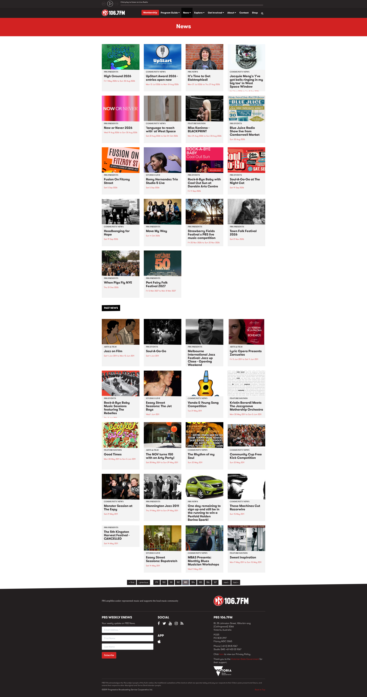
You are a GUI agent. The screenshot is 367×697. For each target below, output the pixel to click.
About (231, 12)
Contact (244, 12)
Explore (198, 12)
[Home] (114, 13)
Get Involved (215, 12)
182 (178, 582)
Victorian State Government (245, 659)
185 (200, 582)
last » (235, 582)
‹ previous (143, 582)
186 (208, 582)
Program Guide (169, 12)
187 (215, 582)
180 (164, 582)
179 (156, 582)
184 (193, 582)
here (221, 654)
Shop (255, 12)
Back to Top (260, 689)
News (186, 12)
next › (226, 582)
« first (131, 582)
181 (171, 582)
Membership (150, 12)
